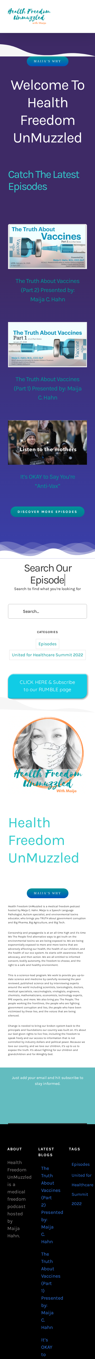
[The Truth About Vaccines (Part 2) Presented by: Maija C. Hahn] (47, 246)
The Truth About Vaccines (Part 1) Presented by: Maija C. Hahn (48, 388)
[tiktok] (39, 42)
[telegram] (63, 42)
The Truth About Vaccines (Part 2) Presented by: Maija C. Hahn (47, 290)
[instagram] (55, 42)
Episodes (47, 632)
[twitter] (47, 42)
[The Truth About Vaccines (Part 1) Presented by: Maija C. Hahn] (47, 344)
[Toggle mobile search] (77, 9)
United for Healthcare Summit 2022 (47, 643)
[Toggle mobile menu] (86, 9)
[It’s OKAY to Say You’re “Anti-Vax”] (47, 442)
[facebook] (31, 42)
